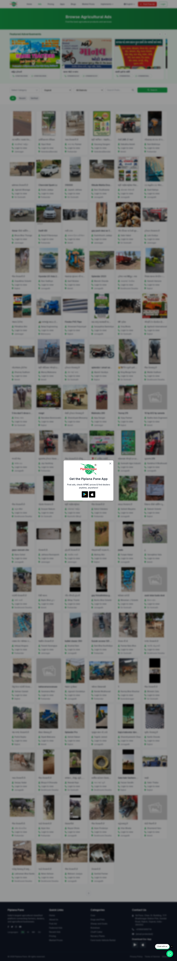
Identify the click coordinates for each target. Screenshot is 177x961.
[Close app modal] (110, 463)
